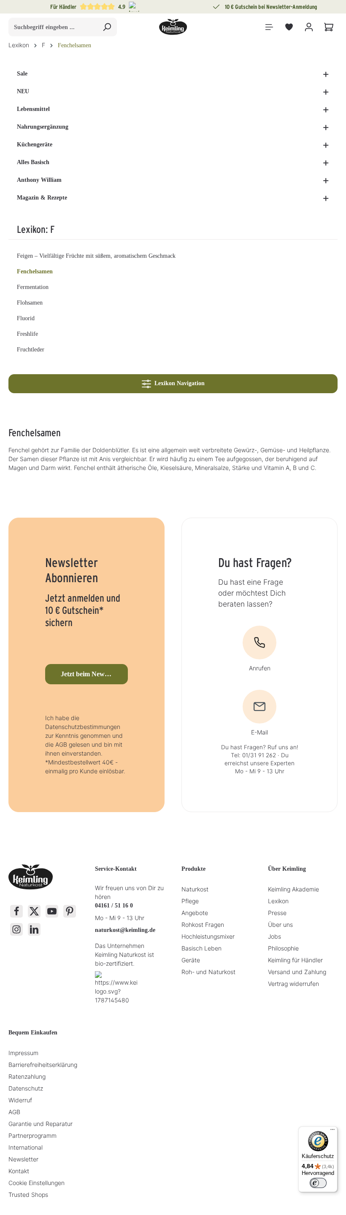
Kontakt (18, 1170)
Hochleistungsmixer (208, 936)
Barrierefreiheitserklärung (42, 1064)
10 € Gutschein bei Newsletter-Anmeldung (271, 6)
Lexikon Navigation (178, 383)
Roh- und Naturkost (208, 971)
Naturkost (194, 889)
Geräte (190, 960)
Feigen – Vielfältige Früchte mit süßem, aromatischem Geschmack (96, 256)
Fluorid (26, 318)
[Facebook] (16, 911)
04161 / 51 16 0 (114, 905)
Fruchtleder (30, 349)
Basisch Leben (201, 948)
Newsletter (23, 1159)
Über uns (280, 924)
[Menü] (269, 27)
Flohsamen (30, 303)
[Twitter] (34, 911)
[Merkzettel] (289, 27)
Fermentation (33, 287)
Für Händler (63, 6)
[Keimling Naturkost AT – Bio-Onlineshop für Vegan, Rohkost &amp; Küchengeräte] (173, 27)
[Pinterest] (69, 911)
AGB (14, 1111)
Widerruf (20, 1100)
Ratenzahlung (27, 1076)
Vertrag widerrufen (293, 983)
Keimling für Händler (295, 960)
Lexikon (278, 900)
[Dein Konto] (309, 27)
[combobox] (52, 27)
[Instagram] (16, 929)
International (25, 1147)
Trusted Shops (28, 1194)
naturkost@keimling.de (125, 930)
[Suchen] (107, 27)
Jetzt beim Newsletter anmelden (94, 674)
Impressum (23, 1052)
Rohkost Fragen (202, 924)
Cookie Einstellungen (36, 1182)
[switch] (318, 1183)
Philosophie (283, 948)
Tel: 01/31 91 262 (253, 755)
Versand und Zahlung (297, 971)
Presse (277, 912)
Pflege (190, 900)
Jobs (274, 936)
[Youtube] (52, 911)
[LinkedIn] (34, 929)
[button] (326, 74)
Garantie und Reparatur (40, 1123)
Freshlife (27, 334)
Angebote (194, 912)
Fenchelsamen (35, 271)
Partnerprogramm (32, 1135)
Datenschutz (25, 1088)
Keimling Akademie (293, 889)
